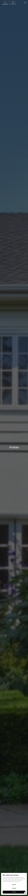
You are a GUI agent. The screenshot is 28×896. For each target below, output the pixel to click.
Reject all (14, 884)
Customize (14, 888)
